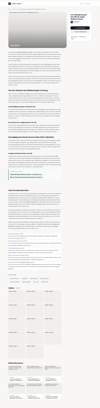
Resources (88, 3)
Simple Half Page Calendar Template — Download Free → (26, 174)
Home (81, 3)
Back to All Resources (81, 31)
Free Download (81, 28)
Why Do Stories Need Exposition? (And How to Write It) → (26, 177)
